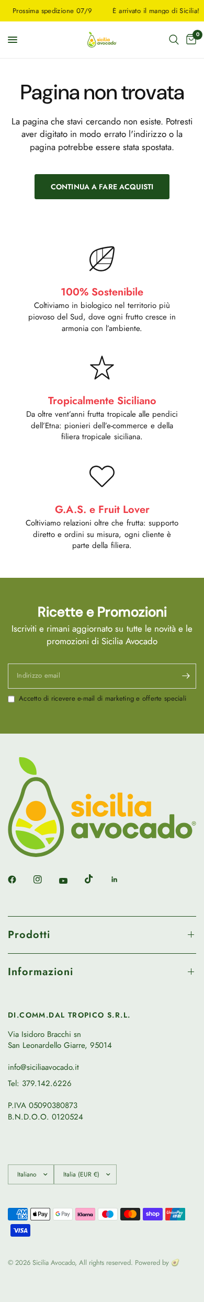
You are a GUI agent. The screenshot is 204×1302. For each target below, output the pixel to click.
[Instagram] (44, 879)
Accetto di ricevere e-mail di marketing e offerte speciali (102, 698)
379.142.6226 (47, 1083)
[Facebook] (19, 879)
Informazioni (40, 971)
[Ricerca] (174, 39)
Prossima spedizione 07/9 (47, 10)
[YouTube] (70, 881)
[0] (189, 39)
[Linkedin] (121, 879)
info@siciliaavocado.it (43, 1067)
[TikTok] (96, 878)
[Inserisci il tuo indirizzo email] (185, 676)
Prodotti (29, 934)
